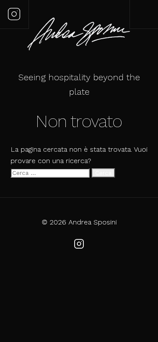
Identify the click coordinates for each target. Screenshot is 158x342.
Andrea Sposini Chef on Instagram (14, 14)
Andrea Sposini (79, 35)
